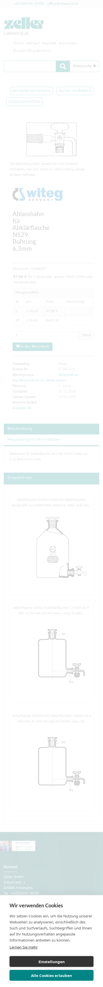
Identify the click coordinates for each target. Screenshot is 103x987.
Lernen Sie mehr (24, 947)
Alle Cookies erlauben (51, 975)
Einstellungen (51, 961)
